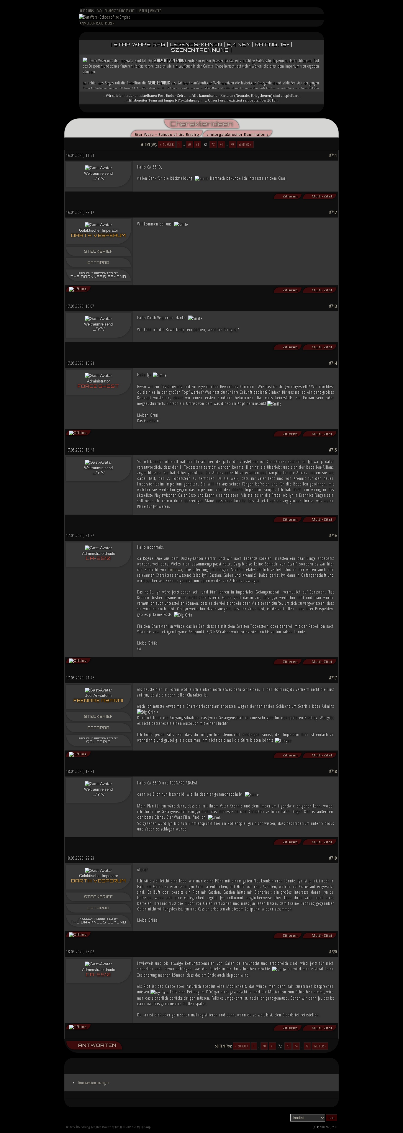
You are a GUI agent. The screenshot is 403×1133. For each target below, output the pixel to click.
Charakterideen (201, 124)
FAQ (99, 10)
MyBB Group (143, 1127)
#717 (333, 678)
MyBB (118, 1127)
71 (197, 144)
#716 (333, 535)
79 (232, 144)
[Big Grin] (183, 615)
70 (189, 144)
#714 (333, 363)
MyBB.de (96, 1127)
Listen (142, 10)
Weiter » (245, 144)
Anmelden (87, 23)
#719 (333, 858)
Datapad (98, 263)
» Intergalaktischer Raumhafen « (237, 134)
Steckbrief (98, 251)
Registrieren (105, 23)
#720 (333, 951)
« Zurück (166, 144)
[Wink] (214, 817)
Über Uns (87, 10)
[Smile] (202, 179)
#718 (333, 771)
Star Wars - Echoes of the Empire (166, 134)
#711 (333, 155)
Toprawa (175, 569)
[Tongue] (283, 740)
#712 (333, 212)
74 (221, 144)
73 (213, 144)
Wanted (156, 10)
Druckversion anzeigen (93, 1082)
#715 (333, 450)
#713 (333, 306)
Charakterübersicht (120, 10)
